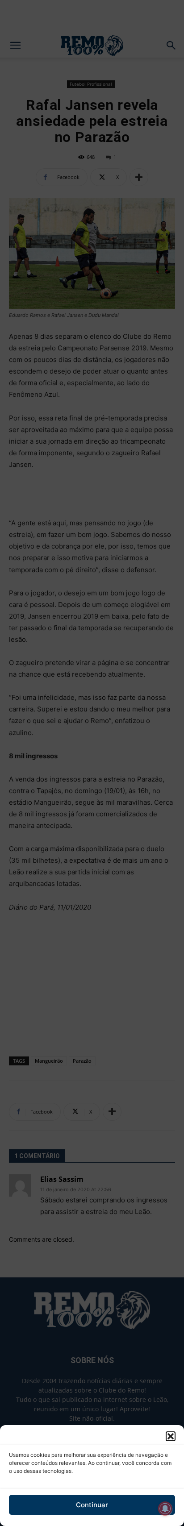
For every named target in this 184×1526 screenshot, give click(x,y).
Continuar (92, 1505)
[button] (170, 1436)
